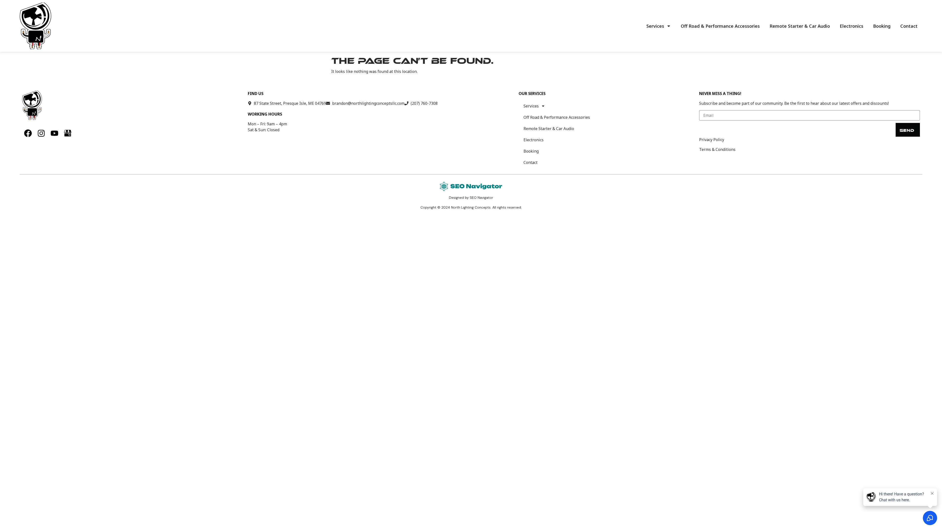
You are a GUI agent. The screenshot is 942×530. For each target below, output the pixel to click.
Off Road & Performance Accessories (720, 26)
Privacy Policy (711, 139)
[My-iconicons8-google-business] (68, 133)
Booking (881, 26)
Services (655, 26)
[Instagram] (41, 133)
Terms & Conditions (717, 149)
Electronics (851, 26)
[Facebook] (28, 133)
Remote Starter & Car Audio (800, 26)
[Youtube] (54, 133)
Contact (908, 26)
